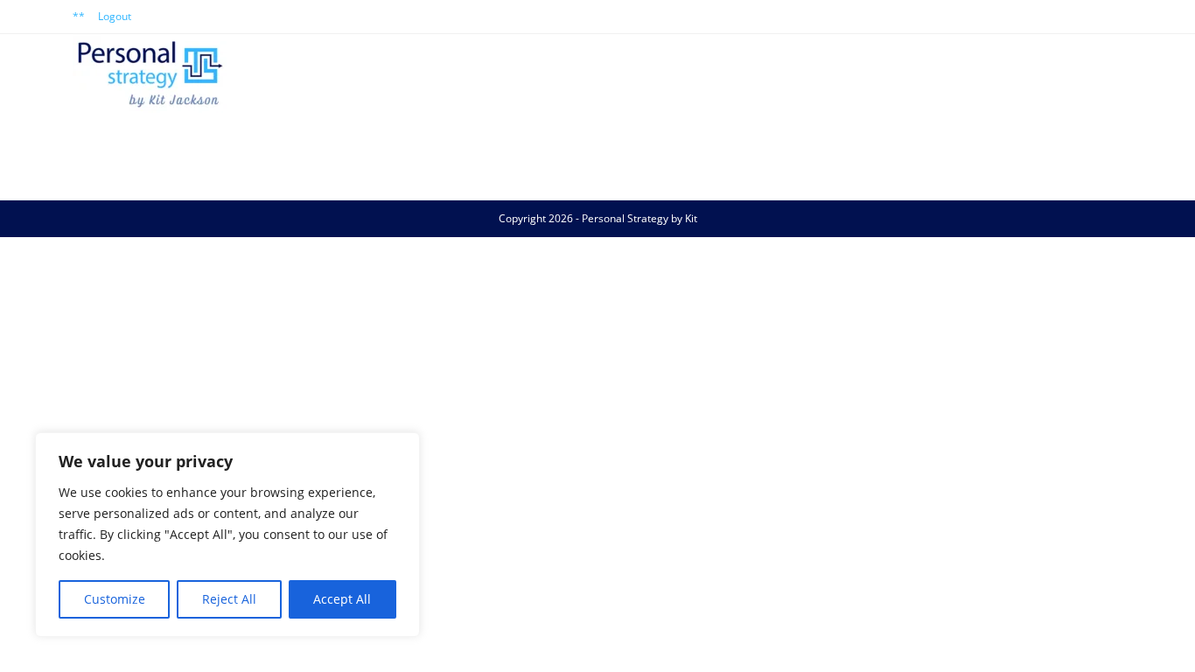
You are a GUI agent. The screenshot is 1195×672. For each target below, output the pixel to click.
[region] (227, 534)
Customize (114, 599)
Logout (114, 16)
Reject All (229, 599)
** (79, 16)
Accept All (342, 599)
